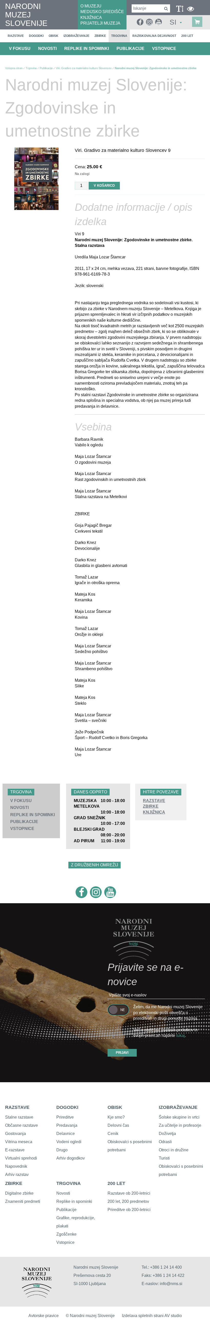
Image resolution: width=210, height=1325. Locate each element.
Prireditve (65, 1117)
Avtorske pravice (43, 1315)
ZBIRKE (13, 1183)
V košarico (104, 185)
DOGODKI (67, 1107)
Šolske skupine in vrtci (179, 1117)
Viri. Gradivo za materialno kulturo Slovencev (84, 68)
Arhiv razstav (17, 1174)
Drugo (62, 1150)
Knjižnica (154, 812)
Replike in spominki (86, 48)
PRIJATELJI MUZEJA (100, 23)
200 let (187, 36)
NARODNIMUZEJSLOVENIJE (26, 14)
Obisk (53, 36)
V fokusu (19, 48)
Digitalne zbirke (19, 1193)
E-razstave (15, 1150)
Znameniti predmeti (22, 1201)
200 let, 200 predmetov (128, 1201)
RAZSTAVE (17, 1107)
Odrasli (165, 1142)
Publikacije (130, 48)
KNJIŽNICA (91, 17)
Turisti (164, 1158)
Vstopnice (164, 48)
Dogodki (36, 36)
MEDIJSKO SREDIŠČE (102, 11)
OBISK (115, 1107)
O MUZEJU (90, 6)
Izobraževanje (76, 36)
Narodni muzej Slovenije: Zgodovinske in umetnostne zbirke (155, 68)
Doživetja (167, 1133)
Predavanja (66, 1125)
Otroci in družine (173, 1150)
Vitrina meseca (18, 1142)
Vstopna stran (14, 68)
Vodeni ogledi (68, 1142)
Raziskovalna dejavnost (154, 36)
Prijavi (122, 1053)
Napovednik (16, 1166)
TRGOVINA (68, 1183)
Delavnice (65, 1133)
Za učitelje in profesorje (180, 1125)
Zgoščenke (66, 1234)
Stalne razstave (19, 1117)
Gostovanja (15, 1133)
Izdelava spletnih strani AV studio (152, 1315)
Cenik (113, 1133)
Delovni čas (118, 1125)
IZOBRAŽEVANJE (178, 1107)
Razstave (16, 36)
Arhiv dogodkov (70, 1158)
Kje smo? (116, 1117)
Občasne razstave (21, 1125)
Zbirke (100, 36)
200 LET (116, 1183)
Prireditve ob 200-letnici (129, 1209)
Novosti (47, 48)
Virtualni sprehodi (21, 1158)
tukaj (180, 1035)
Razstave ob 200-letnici (129, 1193)
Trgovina (119, 36)
